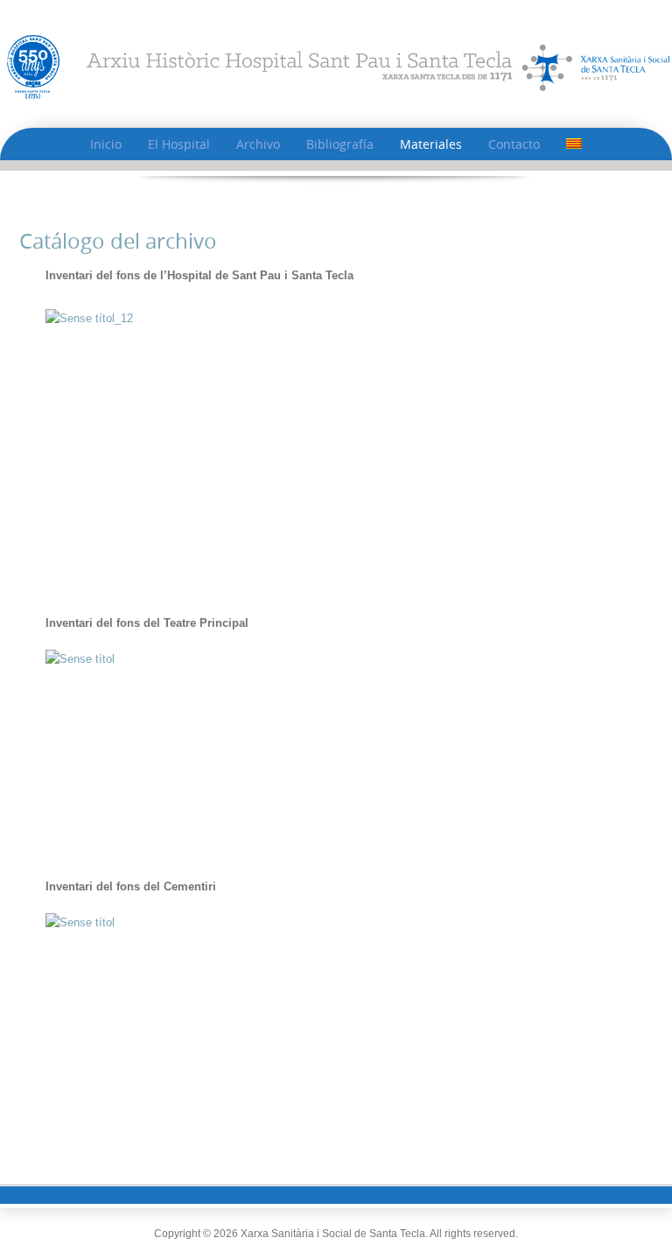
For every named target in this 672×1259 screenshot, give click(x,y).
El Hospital (179, 144)
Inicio (106, 144)
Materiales (431, 144)
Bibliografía (340, 144)
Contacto (514, 144)
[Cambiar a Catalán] (574, 144)
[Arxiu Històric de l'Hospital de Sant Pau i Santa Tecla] (336, 65)
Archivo (258, 144)
